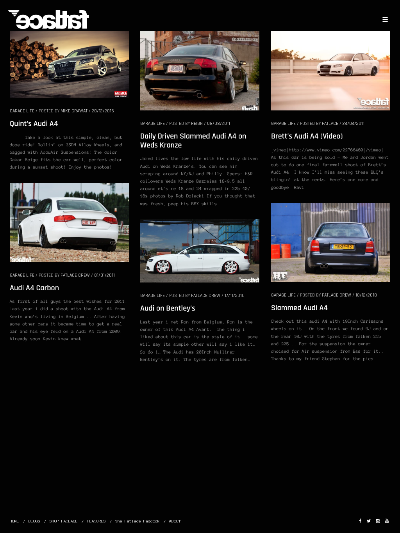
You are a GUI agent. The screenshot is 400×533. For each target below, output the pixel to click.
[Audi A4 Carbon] (69, 222)
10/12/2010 (366, 295)
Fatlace (330, 123)
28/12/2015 (103, 111)
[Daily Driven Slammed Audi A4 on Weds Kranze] (199, 70)
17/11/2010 (235, 295)
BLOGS (34, 521)
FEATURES (96, 521)
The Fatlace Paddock (137, 521)
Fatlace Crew (75, 275)
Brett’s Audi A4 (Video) (307, 136)
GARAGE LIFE (22, 111)
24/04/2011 (353, 123)
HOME (14, 521)
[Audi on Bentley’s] (199, 250)
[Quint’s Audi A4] (69, 64)
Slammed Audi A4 (299, 308)
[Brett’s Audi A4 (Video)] (330, 70)
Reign (197, 123)
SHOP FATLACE (64, 521)
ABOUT (175, 521)
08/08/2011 (218, 123)
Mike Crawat (74, 111)
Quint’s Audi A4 (34, 124)
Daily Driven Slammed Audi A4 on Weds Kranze (193, 140)
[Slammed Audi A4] (330, 242)
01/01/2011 (104, 275)
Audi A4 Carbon (34, 288)
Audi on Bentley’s (167, 308)
